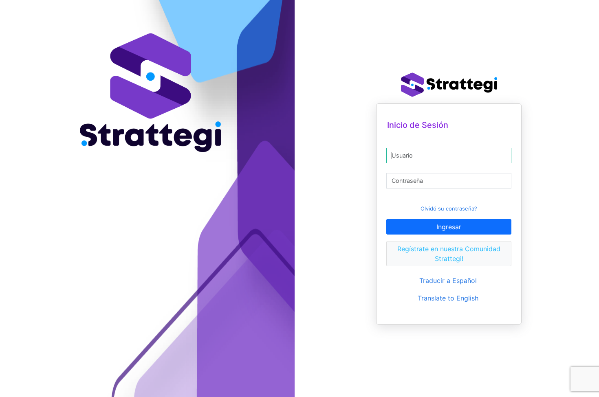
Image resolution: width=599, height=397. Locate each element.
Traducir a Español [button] (448, 280)
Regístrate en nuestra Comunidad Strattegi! (448, 254)
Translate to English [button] (448, 298)
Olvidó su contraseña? (449, 208)
